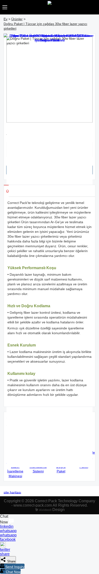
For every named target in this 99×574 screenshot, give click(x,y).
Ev (5, 19)
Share (10, 561)
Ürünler (17, 19)
